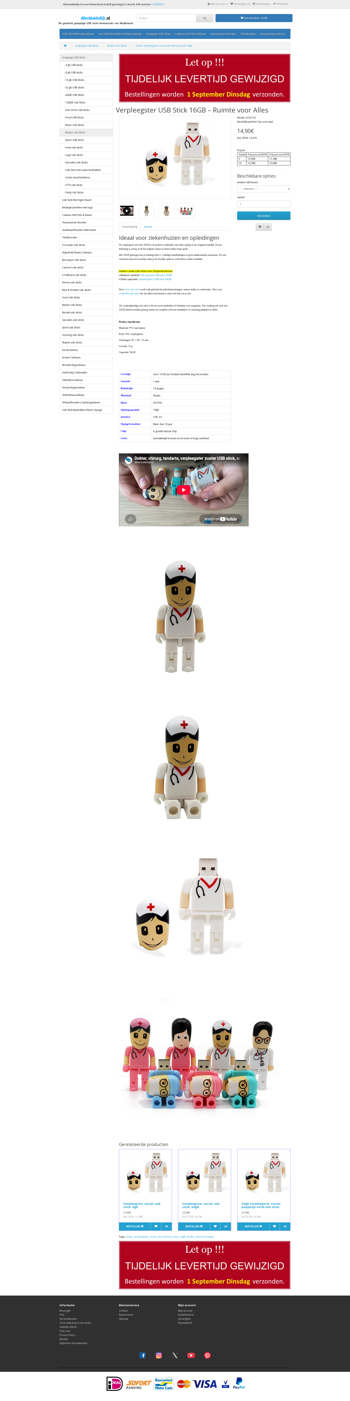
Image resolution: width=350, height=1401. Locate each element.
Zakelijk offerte (68, 1327)
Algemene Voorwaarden (74, 1343)
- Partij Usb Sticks (72, 192)
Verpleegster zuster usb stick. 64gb (201, 1205)
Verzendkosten (68, 1319)
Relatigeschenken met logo (77, 207)
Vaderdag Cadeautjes (74, 372)
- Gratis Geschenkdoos (76, 177)
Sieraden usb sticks (73, 320)
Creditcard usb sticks (74, 275)
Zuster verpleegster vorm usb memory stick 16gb (164, 45)
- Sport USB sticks (73, 140)
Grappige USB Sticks (158, 34)
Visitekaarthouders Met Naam (79, 230)
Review (148, 226)
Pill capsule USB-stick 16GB (156, 275)
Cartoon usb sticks (72, 267)
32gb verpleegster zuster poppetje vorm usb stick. (261, 1205)
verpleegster (141, 1236)
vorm (153, 1236)
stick (175, 1236)
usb (159, 1236)
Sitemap (123, 1319)
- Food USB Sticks (73, 117)
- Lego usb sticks (72, 155)
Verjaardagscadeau (272, 34)
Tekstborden (248, 34)
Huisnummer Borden (223, 34)
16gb (183, 1236)
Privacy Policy (67, 1335)
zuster (129, 1236)
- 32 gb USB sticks (73, 87)
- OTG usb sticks (72, 185)
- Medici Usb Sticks (73, 132)
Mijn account (185, 1310)
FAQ (62, 1314)
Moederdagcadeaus (73, 365)
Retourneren (126, 1314)
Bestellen (263, 216)
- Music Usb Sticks (73, 125)
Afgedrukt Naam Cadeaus (77, 252)
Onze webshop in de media (75, 1323)
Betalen (64, 1339)
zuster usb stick (131, 289)
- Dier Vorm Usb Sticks (75, 110)
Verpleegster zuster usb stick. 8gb (141, 1205)
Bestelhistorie (186, 1314)
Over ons (65, 1331)
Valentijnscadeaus (72, 380)
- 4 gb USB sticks (72, 65)
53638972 (158, 4)
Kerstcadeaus (70, 350)
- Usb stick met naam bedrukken (81, 170)
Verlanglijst (184, 1319)
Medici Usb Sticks (117, 45)
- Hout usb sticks (72, 147)
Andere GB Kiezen (247, 182)
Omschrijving (129, 226)
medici (190, 1236)
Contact (123, 1310)
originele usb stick (129, 293)
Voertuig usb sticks (73, 335)
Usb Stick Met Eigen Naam (78, 34)
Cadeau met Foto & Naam (190, 34)
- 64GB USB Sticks (73, 95)
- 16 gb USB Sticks (73, 80)
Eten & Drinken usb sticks (76, 290)
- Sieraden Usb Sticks (75, 162)
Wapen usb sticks (72, 342)
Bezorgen (65, 1310)
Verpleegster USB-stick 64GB (155, 279)
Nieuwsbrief (185, 1323)
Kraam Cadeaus (71, 357)
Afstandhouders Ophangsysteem (81, 402)
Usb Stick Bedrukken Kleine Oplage (120, 34)
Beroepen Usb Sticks (74, 260)
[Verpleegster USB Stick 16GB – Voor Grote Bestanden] (175, 157)
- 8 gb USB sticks (72, 72)
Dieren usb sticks (72, 282)
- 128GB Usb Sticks (73, 102)
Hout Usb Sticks (71, 297)
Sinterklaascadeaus (73, 395)
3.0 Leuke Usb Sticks (73, 245)
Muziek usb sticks (72, 312)
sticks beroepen (205, 1236)
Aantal (240, 197)
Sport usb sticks (71, 327)
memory (167, 1236)
